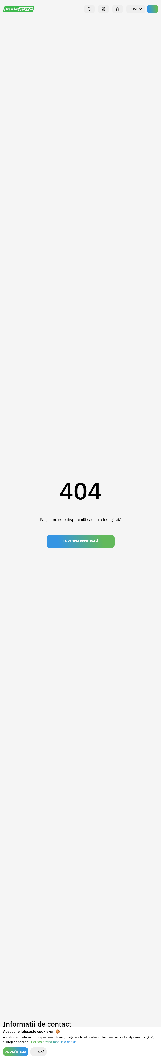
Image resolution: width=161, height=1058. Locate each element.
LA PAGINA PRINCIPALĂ (80, 541)
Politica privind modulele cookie (54, 1042)
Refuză (38, 1052)
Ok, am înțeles (16, 1051)
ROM (133, 9)
